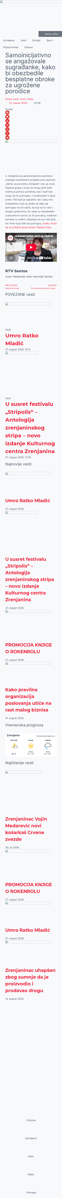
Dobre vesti (12, 99)
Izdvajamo (9, 40)
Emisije (36, 40)
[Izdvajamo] (31, 1132)
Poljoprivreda (10, 47)
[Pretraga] (31, 1187)
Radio (31, 1174)
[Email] (31, 138)
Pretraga (31, 1192)
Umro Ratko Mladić (27, 500)
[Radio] (31, 1168)
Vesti (23, 40)
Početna (31, 1120)
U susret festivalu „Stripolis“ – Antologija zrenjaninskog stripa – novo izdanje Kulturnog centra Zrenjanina (30, 427)
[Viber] (31, 125)
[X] (31, 133)
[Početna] (31, 1114)
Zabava (28, 47)
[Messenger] (31, 117)
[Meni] (31, 1150)
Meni (31, 1156)
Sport (49, 40)
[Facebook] (31, 112)
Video (30, 99)
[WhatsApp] (31, 129)
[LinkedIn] (31, 121)
